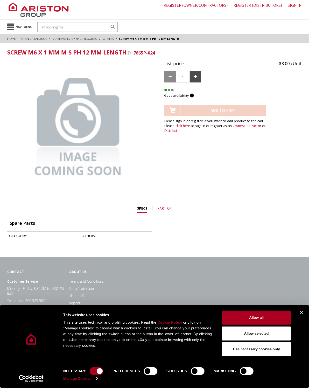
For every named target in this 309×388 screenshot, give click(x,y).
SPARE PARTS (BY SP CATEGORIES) (74, 39)
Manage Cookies (77, 378)
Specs (142, 209)
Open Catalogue (34, 39)
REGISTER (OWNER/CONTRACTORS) (196, 5)
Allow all (256, 317)
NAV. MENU (23, 27)
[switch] (150, 371)
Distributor (172, 130)
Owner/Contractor (247, 125)
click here (183, 125)
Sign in (295, 5)
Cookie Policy (169, 322)
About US (76, 295)
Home (11, 39)
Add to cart (223, 110)
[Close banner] (301, 312)
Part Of (164, 208)
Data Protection (81, 288)
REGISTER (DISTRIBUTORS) (257, 5)
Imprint (74, 303)
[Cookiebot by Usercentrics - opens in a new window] (31, 378)
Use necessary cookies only (256, 349)
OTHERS (108, 39)
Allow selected (256, 333)
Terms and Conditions (86, 281)
